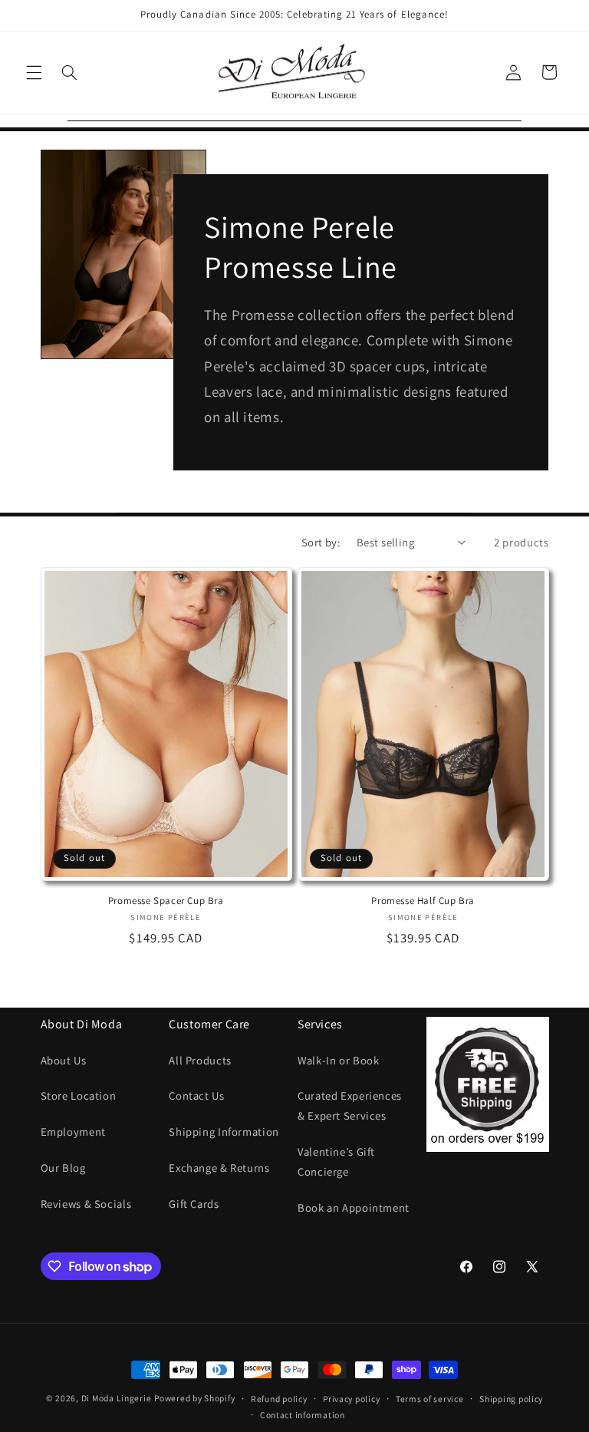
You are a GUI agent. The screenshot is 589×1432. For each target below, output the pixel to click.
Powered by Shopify (194, 1398)
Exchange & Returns (219, 1167)
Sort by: (321, 542)
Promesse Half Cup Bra (423, 901)
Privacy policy (351, 1398)
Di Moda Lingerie (116, 1398)
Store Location (79, 1095)
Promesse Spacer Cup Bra (166, 901)
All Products (200, 1060)
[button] (33, 72)
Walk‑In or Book (338, 1060)
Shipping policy (511, 1398)
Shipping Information (224, 1131)
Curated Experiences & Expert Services (350, 1105)
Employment (73, 1131)
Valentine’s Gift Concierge (336, 1161)
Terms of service (430, 1398)
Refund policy (279, 1398)
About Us (64, 1060)
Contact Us (196, 1095)
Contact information (302, 1414)
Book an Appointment (354, 1207)
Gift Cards (194, 1203)
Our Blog (63, 1167)
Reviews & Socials (86, 1203)
